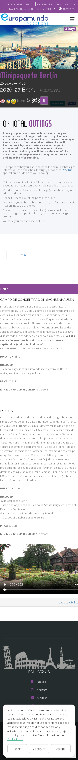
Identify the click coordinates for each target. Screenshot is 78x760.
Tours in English (44, 8)
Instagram (41, 689)
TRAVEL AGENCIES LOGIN (20, 8)
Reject (17, 749)
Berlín (22, 255)
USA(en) (67, 8)
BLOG (58, 4)
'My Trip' (68, 170)
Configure (39, 749)
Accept (60, 749)
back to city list (68, 602)
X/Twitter (42, 697)
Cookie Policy (15, 739)
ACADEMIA (69, 4)
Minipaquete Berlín (29, 75)
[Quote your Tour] (44, 100)
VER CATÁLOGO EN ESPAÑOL (20, 4)
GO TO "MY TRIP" (45, 4)
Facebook (41, 681)
